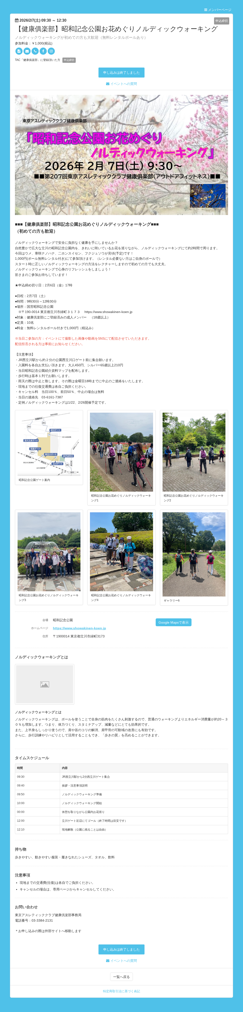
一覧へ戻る (121, 977)
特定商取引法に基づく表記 (121, 991)
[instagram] (51, 51)
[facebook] (43, 51)
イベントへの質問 (123, 84)
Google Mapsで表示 (174, 622)
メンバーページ (219, 10)
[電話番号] (35, 51)
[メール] (27, 51)
